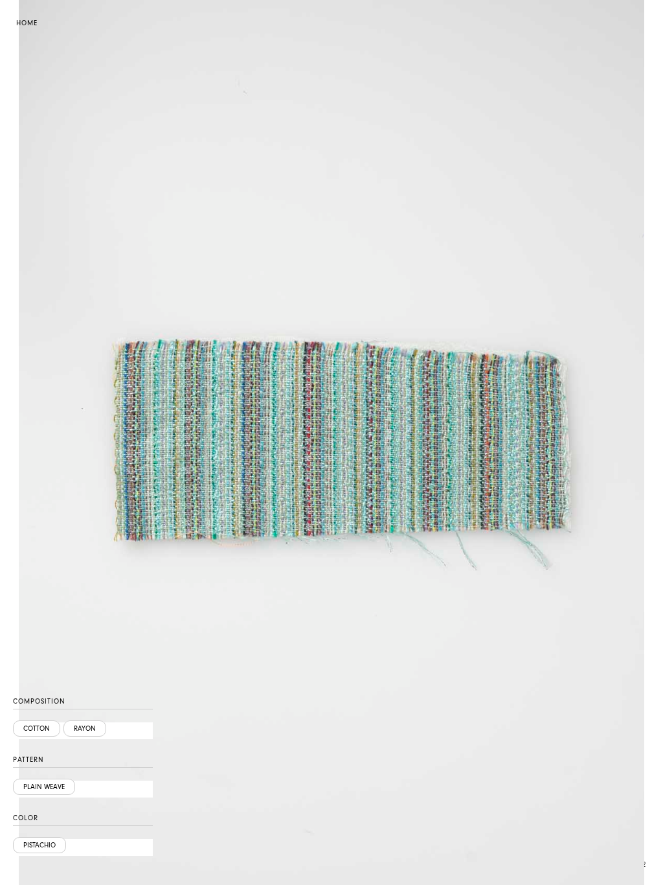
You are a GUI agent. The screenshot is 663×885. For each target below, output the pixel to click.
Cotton (36, 728)
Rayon (85, 728)
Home (27, 23)
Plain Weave (44, 787)
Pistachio (39, 845)
